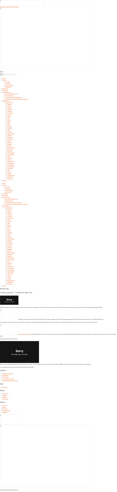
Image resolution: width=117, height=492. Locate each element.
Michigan (9, 136)
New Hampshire (11, 148)
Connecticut (10, 113)
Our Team (7, 82)
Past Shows (5, 90)
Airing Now (5, 89)
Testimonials (8, 87)
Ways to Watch (6, 101)
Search (1, 71)
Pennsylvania (10, 162)
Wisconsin (9, 179)
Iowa (8, 123)
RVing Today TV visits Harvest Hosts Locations (16, 99)
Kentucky (9, 127)
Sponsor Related (9, 85)
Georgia (9, 116)
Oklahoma (9, 158)
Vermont (9, 172)
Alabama (9, 104)
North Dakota (10, 155)
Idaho (8, 118)
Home (3, 78)
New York (9, 151)
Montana (9, 142)
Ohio (8, 156)
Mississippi (10, 139)
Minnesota (9, 137)
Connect (4, 80)
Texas (8, 170)
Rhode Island (10, 163)
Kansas (9, 125)
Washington (10, 177)
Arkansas (9, 108)
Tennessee (10, 168)
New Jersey (10, 149)
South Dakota (10, 167)
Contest (4, 181)
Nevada (9, 146)
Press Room (8, 83)
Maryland (9, 132)
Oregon (9, 160)
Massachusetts (11, 134)
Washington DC (11, 175)
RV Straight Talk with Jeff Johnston (13, 97)
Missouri (9, 141)
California (9, 110)
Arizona (9, 106)
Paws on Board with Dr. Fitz (11, 94)
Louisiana (9, 129)
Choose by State (9, 103)
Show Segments (6, 92)
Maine (8, 130)
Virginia (9, 174)
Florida (9, 115)
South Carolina (10, 165)
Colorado (9, 111)
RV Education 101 (9, 96)
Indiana (9, 122)
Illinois (8, 120)
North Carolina (10, 153)
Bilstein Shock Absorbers (24, 334)
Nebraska (9, 144)
